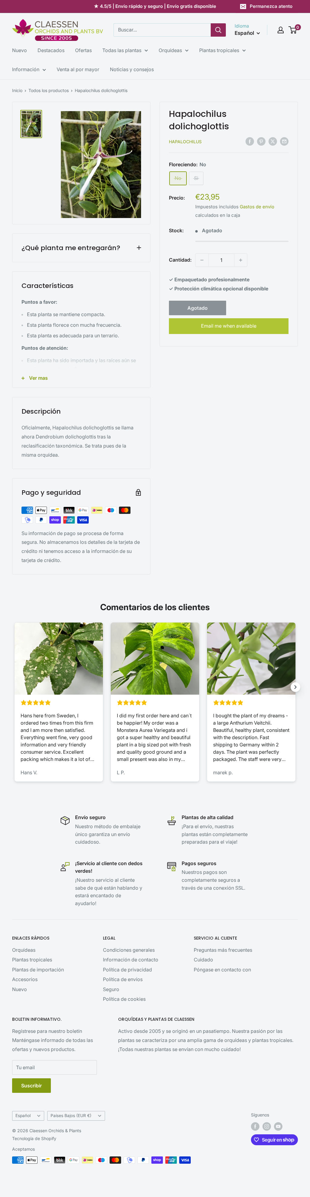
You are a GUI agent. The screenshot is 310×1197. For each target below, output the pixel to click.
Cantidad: (180, 260)
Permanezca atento (271, 6)
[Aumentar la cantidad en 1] (240, 260)
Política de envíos (123, 979)
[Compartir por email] (284, 141)
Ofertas (83, 50)
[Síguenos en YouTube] (278, 1126)
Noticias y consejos (132, 69)
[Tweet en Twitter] (273, 141)
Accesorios (25, 979)
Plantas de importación (38, 970)
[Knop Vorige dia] (14, 687)
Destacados (51, 50)
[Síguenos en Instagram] (266, 1126)
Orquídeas (170, 50)
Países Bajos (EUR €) (71, 1115)
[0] (293, 30)
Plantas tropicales (219, 50)
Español (23, 1115)
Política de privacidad (127, 970)
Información (25, 69)
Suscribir (31, 1086)
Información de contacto (130, 960)
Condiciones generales (129, 950)
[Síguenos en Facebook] (255, 1126)
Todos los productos (48, 90)
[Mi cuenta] (281, 30)
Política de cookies (124, 999)
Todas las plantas (121, 50)
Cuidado (203, 960)
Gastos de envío (257, 207)
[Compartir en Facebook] (250, 141)
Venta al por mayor (78, 69)
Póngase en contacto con (222, 970)
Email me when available (228, 326)
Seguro (111, 989)
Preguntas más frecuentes (223, 950)
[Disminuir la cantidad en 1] (202, 260)
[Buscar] (218, 30)
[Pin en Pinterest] (261, 141)
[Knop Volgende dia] (295, 687)
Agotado (197, 308)
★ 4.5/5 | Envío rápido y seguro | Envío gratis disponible (155, 6)
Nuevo (19, 50)
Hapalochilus (185, 141)
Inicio (17, 90)
